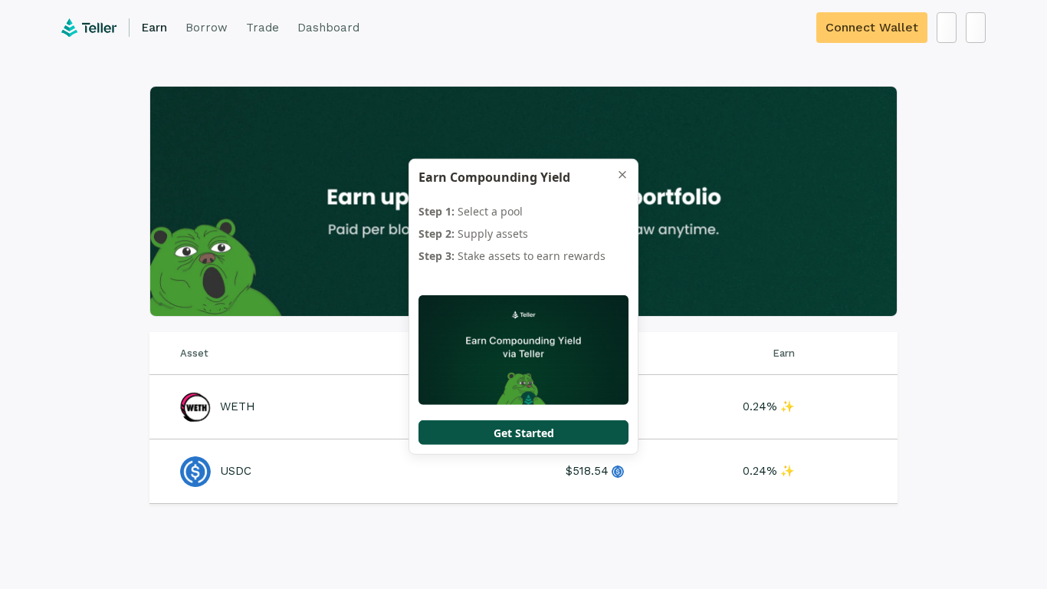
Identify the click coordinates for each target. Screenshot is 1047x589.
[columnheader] (317, 353)
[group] (523, 236)
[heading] (511, 177)
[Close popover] (622, 175)
